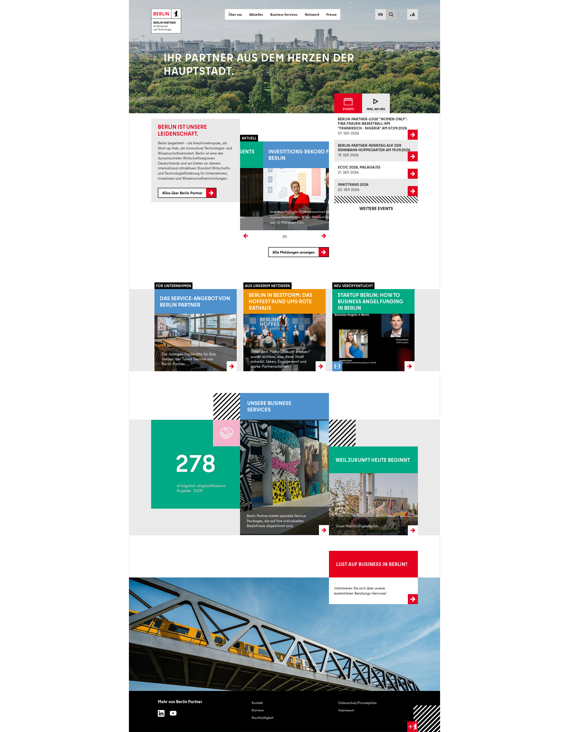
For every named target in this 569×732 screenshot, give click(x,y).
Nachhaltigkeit (262, 717)
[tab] (348, 103)
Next (322, 234)
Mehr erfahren (250, 477)
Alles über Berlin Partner (182, 193)
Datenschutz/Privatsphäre (357, 702)
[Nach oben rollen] (427, 719)
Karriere (258, 710)
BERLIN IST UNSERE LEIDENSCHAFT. (182, 130)
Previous (244, 234)
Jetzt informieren (341, 577)
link (337, 126)
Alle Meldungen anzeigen (293, 252)
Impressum (346, 710)
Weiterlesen (163, 329)
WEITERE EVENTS (376, 208)
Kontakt (257, 702)
